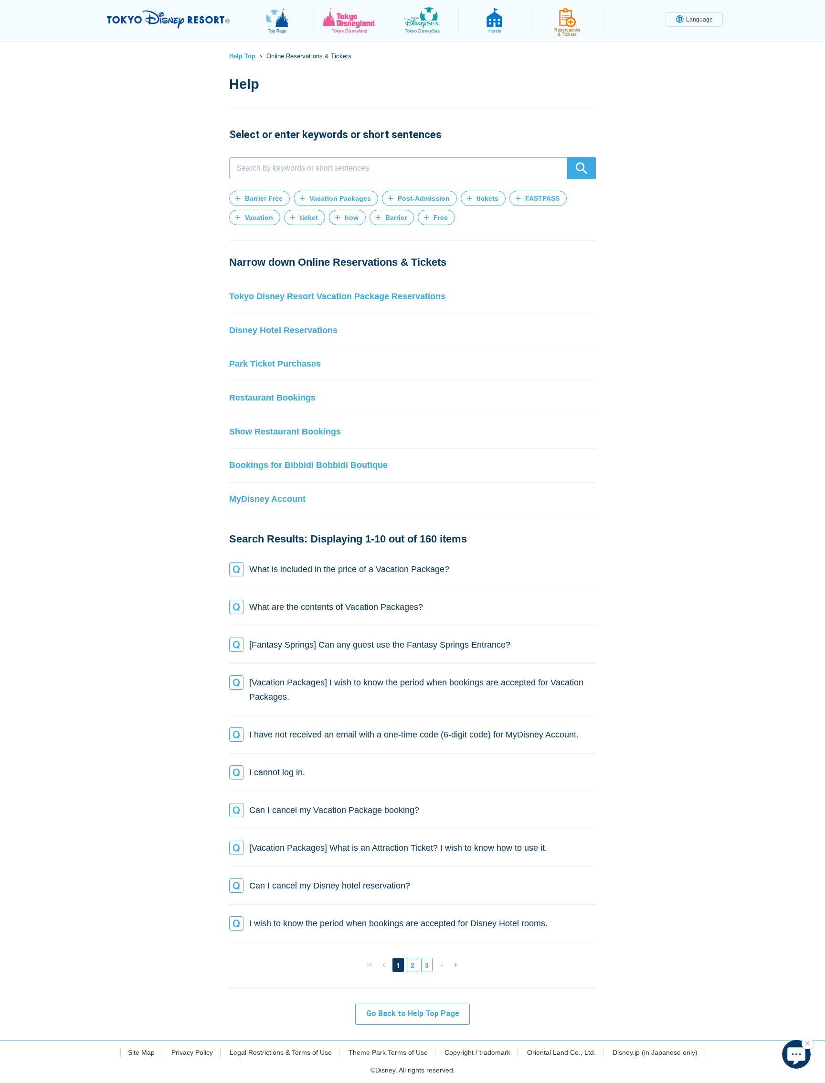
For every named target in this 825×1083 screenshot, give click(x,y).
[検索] (581, 168)
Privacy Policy (192, 1052)
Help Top (242, 56)
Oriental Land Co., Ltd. (561, 1052)
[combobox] (412, 168)
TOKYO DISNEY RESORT (168, 20)
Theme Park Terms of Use (388, 1052)
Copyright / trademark (477, 1052)
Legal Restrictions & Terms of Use (281, 1052)
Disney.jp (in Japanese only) (655, 1052)
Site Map (141, 1052)
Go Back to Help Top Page (412, 1013)
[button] (259, 198)
